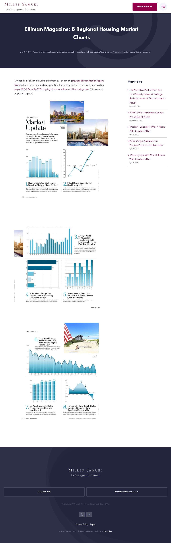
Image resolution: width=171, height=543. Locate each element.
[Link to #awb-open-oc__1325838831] (163, 7)
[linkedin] (89, 514)
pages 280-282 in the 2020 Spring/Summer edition (41, 89)
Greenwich (104, 52)
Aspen (35, 52)
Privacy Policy (82, 524)
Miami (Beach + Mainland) (140, 52)
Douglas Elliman (79, 52)
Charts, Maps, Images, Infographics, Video (55, 52)
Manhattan (124, 52)
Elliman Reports (93, 52)
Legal (93, 524)
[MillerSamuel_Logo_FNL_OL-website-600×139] (21, 4)
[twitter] (82, 514)
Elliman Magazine (80, 89)
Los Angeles (114, 52)
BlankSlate (108, 531)
